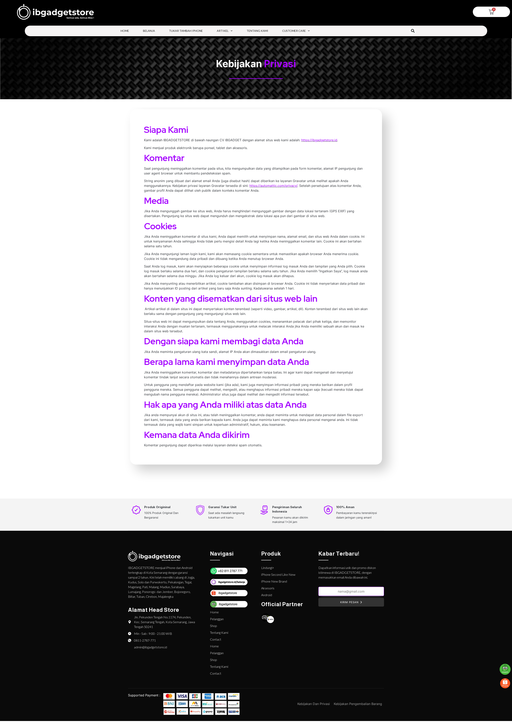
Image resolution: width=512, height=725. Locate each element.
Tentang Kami (257, 30)
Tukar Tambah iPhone (186, 30)
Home (125, 30)
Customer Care (294, 30)
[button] (412, 31)
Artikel (223, 30)
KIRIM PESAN (349, 602)
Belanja (149, 30)
